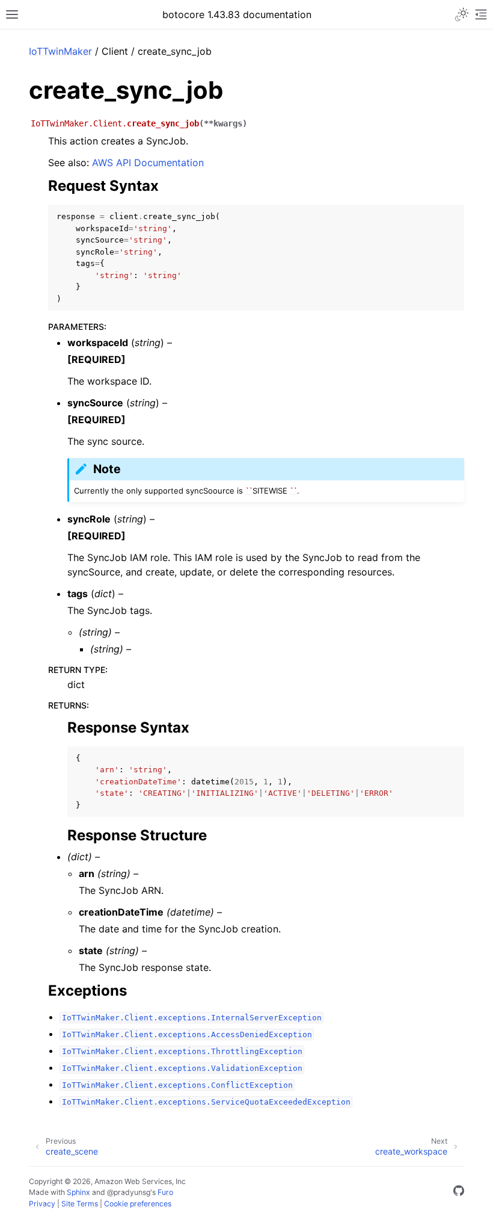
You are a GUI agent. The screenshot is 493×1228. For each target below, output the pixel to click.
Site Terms (79, 1203)
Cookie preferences (137, 1203)
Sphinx (78, 1192)
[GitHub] (458, 1192)
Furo (165, 1192)
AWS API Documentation (148, 163)
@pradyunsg (128, 1192)
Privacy (42, 1203)
